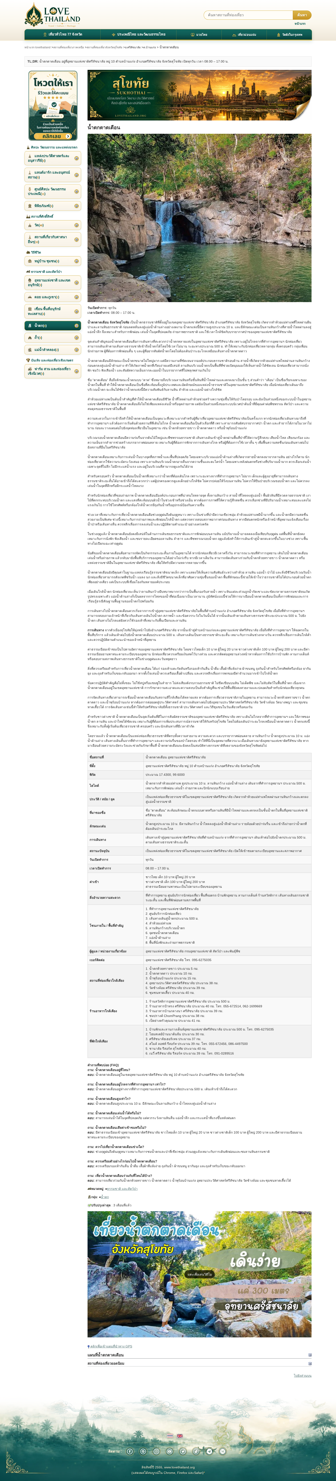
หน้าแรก (300, 23)
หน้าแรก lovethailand (37, 47)
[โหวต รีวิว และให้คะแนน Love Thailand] (52, 105)
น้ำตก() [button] (40, 326)
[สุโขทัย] (200, 95)
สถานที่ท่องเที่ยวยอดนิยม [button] (106, 1363)
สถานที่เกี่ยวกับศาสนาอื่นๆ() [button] (47, 239)
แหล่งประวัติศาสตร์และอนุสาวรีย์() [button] (48, 158)
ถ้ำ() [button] (38, 337)
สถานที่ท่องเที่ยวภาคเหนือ (68, 47)
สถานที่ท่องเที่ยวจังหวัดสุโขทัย (104, 47)
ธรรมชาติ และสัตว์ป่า (122, 1189)
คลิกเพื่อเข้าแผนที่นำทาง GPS (111, 1346)
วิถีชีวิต (35, 252)
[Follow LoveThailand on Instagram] (156, 1451)
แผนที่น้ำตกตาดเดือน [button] (106, 1355)
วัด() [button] (39, 225)
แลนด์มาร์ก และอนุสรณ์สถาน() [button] (49, 174)
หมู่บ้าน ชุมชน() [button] (46, 261)
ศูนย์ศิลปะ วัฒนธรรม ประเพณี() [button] (47, 191)
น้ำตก (105, 1197)
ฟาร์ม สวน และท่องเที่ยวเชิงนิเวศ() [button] (49, 371)
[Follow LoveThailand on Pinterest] (143, 1451)
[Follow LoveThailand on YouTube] (169, 1451)
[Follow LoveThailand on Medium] (222, 1451)
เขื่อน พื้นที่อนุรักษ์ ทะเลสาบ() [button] (44, 311)
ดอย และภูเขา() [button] (46, 297)
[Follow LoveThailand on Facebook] (129, 1451)
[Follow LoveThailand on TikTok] (196, 1451)
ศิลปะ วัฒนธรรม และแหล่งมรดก (53, 147)
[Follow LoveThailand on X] (183, 1451)
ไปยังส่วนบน (303, 1375)
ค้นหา (302, 15)
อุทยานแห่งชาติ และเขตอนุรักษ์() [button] (49, 282)
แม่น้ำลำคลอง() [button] (46, 350)
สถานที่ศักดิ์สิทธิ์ (41, 216)
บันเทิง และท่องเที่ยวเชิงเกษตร (51, 360)
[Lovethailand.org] (52, 14)
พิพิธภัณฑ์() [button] (43, 206)
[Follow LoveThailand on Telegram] (209, 1451)
